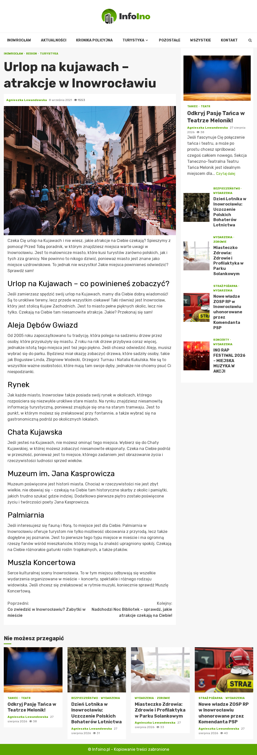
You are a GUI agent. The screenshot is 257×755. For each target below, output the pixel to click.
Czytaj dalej (225, 174)
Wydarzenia (222, 193)
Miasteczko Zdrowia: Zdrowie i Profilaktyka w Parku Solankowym (196, 255)
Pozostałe (169, 40)
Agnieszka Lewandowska (27, 100)
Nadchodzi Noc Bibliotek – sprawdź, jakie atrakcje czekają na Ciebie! (132, 609)
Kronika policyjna (94, 40)
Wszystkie (200, 40)
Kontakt (229, 40)
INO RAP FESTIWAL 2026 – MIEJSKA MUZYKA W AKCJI (196, 355)
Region (31, 53)
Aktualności (53, 40)
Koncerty (221, 339)
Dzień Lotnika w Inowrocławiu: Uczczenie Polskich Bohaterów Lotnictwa (196, 207)
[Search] (250, 40)
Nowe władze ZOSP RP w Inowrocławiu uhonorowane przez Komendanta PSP (196, 307)
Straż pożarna (225, 286)
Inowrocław (19, 40)
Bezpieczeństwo (226, 188)
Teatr (205, 106)
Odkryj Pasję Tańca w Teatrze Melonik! (217, 78)
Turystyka (133, 40)
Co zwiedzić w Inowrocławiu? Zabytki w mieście (47, 609)
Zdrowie (219, 241)
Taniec (192, 106)
